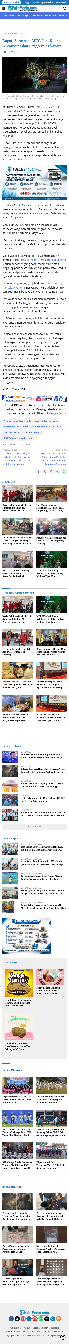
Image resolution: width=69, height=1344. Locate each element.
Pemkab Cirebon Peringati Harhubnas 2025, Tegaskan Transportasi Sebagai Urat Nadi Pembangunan (16, 457)
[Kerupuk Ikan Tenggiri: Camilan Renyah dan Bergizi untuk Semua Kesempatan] (50, 977)
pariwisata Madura (32, 432)
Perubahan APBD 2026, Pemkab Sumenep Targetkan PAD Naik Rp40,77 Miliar (50, 717)
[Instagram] (23, 1319)
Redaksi (55, 1328)
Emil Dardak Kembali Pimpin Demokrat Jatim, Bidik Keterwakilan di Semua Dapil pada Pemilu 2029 (42, 756)
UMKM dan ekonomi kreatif (18, 438)
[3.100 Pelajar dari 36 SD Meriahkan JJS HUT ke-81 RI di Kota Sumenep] (10, 800)
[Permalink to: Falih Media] (5, 52)
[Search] (65, 8)
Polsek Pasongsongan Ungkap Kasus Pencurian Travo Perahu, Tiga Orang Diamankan (16, 1249)
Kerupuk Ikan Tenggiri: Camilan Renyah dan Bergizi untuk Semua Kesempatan (48, 991)
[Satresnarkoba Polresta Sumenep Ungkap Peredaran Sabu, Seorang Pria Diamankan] (51, 1234)
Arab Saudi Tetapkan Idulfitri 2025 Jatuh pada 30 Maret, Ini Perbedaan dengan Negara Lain (43, 863)
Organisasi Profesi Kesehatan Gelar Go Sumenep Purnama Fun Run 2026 (16, 1100)
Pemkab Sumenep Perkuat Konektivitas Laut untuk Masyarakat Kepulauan (15, 717)
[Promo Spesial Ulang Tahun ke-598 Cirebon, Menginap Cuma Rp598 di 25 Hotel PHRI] (10, 893)
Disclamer (35, 1331)
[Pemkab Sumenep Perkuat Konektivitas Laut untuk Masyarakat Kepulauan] (17, 703)
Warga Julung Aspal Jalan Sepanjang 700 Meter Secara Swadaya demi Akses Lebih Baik (43, 906)
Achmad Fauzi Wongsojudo (17, 421)
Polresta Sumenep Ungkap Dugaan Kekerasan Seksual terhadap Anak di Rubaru (49, 1216)
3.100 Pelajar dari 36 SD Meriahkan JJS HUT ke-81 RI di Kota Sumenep (43, 799)
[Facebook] (11, 1319)
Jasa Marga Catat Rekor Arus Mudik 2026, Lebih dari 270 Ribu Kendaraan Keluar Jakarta (42, 848)
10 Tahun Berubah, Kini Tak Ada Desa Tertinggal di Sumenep (16, 652)
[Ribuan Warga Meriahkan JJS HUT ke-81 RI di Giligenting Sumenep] (51, 526)
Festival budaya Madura (16, 427)
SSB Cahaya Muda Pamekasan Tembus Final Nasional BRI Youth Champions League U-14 (17, 1165)
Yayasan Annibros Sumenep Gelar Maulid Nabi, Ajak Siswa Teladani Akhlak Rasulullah (15, 573)
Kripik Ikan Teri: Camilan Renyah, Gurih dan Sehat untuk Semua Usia (18, 1003)
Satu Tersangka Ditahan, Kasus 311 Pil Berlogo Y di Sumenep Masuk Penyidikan (50, 1282)
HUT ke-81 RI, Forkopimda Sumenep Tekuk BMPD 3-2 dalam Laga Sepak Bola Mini (50, 1132)
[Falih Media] (22, 8)
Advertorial (15, 1328)
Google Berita (57, 413)
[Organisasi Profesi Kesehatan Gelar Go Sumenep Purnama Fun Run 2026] (17, 1085)
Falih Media (14, 51)
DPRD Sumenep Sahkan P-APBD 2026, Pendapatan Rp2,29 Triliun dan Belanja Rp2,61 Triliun (49, 685)
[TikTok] (46, 1318)
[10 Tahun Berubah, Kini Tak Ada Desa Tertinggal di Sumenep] (17, 637)
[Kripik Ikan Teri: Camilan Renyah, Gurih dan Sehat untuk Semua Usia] (19, 983)
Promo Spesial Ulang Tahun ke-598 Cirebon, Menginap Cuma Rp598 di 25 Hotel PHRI (42, 892)
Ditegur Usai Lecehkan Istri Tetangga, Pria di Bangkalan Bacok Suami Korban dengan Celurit (43, 770)
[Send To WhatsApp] (64, 471)
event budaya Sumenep (46, 421)
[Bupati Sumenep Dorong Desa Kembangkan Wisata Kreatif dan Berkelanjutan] (51, 637)
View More (33, 826)
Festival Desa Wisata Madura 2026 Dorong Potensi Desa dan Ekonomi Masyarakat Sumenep (17, 685)
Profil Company (40, 1328)
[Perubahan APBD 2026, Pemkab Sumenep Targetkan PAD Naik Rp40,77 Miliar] (51, 703)
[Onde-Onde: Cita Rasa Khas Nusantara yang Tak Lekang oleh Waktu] (19, 1026)
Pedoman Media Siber (17, 1331)
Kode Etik (58, 1331)
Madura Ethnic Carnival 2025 (46, 427)
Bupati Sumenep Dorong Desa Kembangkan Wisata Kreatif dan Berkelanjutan (51, 652)
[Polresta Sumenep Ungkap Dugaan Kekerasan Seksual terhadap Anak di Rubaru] (51, 1201)
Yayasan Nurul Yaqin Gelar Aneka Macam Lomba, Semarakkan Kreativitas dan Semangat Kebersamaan (41, 877)
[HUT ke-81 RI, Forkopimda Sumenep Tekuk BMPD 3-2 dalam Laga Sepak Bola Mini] (51, 1118)
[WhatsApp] (40, 1319)
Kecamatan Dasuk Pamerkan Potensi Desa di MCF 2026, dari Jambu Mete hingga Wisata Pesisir (43, 814)
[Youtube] (35, 1319)
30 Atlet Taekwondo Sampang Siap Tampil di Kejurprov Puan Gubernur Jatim (50, 1100)
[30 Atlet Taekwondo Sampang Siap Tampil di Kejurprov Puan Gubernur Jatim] (51, 1085)
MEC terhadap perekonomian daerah (43, 260)
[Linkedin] (29, 1319)
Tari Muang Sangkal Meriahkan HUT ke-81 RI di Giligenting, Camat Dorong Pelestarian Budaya (50, 508)
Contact (47, 1331)
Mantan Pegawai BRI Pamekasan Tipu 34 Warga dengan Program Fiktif (15, 1282)
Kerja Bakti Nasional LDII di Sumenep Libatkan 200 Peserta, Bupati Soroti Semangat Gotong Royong (16, 508)
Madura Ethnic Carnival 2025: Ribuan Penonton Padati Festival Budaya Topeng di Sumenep (54, 457)
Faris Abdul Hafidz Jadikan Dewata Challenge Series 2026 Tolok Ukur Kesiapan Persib (16, 1132)
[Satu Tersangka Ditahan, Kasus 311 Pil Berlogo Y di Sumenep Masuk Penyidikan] (51, 1267)
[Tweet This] (45, 471)
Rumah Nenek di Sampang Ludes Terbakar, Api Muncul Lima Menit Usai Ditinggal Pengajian (42, 785)
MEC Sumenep (11, 432)
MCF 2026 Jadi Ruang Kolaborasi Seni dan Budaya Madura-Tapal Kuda (50, 573)
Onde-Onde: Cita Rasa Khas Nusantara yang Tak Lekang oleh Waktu (17, 1046)
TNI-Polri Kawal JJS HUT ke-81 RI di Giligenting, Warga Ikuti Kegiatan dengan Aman (17, 541)
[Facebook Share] (38, 471)
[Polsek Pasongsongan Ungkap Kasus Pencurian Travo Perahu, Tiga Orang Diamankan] (17, 1234)
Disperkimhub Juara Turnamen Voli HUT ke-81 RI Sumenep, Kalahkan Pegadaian (50, 1165)
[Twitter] (17, 1319)
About (27, 1328)
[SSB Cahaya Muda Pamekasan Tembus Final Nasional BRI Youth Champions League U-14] (17, 1150)
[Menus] (4, 8)
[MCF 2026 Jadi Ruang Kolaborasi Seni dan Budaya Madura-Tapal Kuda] (51, 559)
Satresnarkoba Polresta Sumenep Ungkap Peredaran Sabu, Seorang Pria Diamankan (50, 1249)
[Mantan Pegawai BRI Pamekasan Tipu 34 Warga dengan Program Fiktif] (17, 1267)
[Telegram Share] (57, 471)
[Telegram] (52, 1318)
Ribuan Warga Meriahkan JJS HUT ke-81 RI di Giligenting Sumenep (51, 541)
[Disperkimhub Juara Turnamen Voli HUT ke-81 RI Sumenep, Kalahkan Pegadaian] (51, 1150)
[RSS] (58, 1319)
